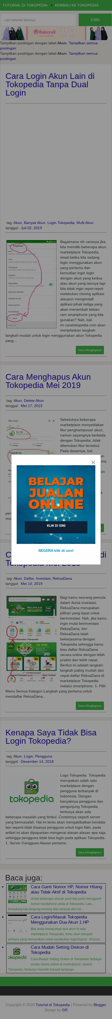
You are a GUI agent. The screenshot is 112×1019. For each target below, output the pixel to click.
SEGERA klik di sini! (56, 550)
